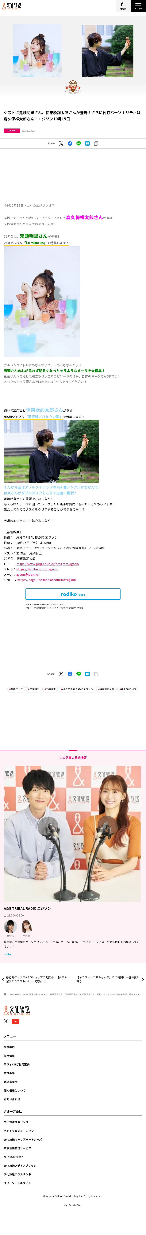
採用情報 (9, 1055)
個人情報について (15, 1090)
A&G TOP (14, 994)
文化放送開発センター (17, 1122)
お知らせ (12, 130)
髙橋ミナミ (17, 689)
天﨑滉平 (51, 689)
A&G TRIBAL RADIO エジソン (27, 908)
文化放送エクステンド (17, 1174)
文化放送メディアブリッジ (20, 1165)
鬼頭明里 (34, 689)
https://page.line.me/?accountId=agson (46, 579)
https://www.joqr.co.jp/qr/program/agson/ (48, 563)
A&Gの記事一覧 (30, 994)
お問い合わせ (12, 1099)
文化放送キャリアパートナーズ (23, 1139)
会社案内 (9, 1047)
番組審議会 (10, 1082)
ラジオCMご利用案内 (17, 1064)
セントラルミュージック (19, 1131)
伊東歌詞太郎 (107, 689)
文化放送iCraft (13, 1157)
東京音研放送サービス (17, 1148)
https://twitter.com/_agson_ (37, 569)
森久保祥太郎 (128, 689)
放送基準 (9, 1073)
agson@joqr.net (28, 574)
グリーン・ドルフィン (17, 1183)
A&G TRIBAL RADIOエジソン (77, 689)
